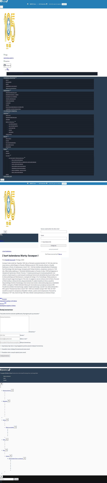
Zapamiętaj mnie (46, 242)
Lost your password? (53, 249)
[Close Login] (1, 384)
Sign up (60, 254)
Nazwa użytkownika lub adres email (50, 229)
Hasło (42, 235)
